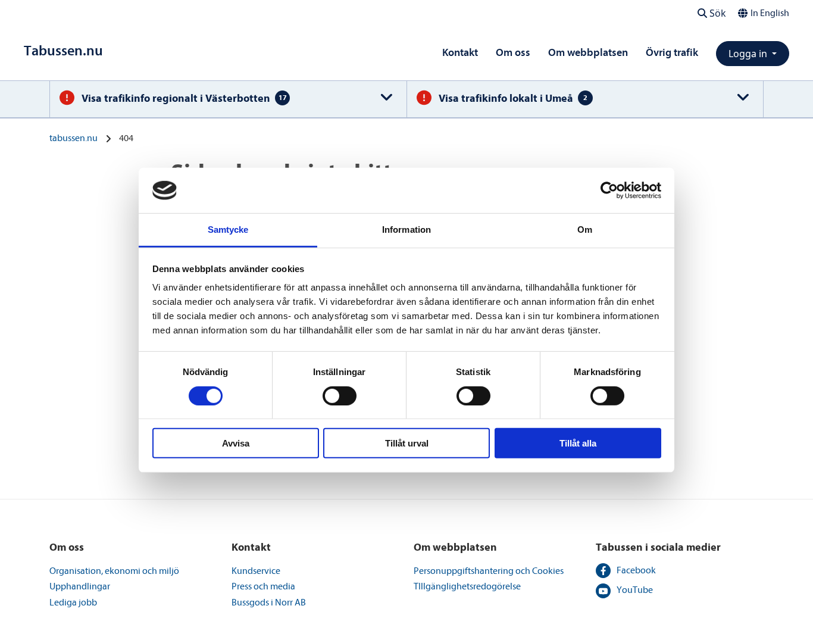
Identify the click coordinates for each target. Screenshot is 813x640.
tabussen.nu (73, 138)
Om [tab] (584, 229)
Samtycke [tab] (228, 229)
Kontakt (460, 52)
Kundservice (256, 571)
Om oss (513, 52)
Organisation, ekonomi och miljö (114, 571)
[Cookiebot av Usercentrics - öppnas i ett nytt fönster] (609, 190)
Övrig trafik (672, 52)
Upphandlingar (79, 586)
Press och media (263, 586)
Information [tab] (406, 229)
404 (126, 138)
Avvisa (235, 443)
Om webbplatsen (588, 52)
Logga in (749, 53)
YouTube (635, 590)
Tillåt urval (407, 443)
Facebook (636, 570)
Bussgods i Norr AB (269, 602)
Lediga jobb (73, 602)
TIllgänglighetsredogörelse (467, 586)
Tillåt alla (577, 443)
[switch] (340, 395)
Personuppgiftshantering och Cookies (489, 571)
